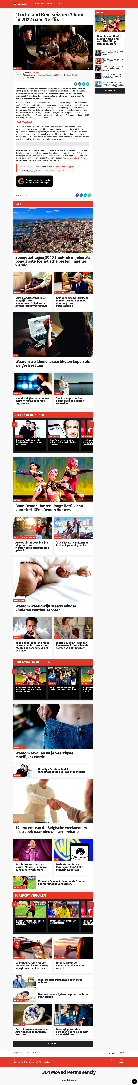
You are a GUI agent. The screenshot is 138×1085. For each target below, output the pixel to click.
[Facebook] (105, 1053)
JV (18, 75)
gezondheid (19, 747)
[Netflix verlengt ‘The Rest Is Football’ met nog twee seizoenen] (98, 66)
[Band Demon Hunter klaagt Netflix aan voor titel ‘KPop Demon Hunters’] (53, 458)
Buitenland (59, 293)
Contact (121, 1062)
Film (16, 859)
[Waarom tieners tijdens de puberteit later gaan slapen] (24, 990)
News (37, 4)
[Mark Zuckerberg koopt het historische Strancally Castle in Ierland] (63, 421)
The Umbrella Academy (75, 158)
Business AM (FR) (35, 1062)
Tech (57, 4)
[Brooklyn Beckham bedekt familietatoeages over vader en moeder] (24, 765)
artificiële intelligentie (24, 537)
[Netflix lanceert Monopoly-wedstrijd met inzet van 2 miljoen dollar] (98, 74)
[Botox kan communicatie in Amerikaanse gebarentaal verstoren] (32, 1005)
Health (17, 293)
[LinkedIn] (113, 1053)
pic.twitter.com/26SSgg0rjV (63, 167)
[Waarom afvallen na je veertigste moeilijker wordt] (53, 705)
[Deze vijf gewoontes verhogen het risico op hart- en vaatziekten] (73, 1005)
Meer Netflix (114, 90)
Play (43, 4)
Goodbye (46, 1062)
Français (121, 1053)
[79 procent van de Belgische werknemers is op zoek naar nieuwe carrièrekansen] (53, 780)
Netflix (17, 68)
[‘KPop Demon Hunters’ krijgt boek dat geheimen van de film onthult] (98, 59)
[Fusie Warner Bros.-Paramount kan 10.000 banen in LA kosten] (73, 840)
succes (75, 105)
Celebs (17, 775)
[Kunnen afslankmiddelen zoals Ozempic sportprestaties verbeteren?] (24, 877)
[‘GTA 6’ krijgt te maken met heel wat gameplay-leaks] (73, 518)
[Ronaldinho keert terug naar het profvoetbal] (63, 902)
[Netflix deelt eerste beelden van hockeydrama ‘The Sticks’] (63, 668)
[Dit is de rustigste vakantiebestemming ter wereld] (73, 938)
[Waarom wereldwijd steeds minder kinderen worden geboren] (53, 558)
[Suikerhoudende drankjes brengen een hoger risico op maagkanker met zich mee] (32, 938)
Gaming (58, 537)
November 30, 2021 (56, 171)
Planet (50, 4)
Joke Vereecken (35, 72)
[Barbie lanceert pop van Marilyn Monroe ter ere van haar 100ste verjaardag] (32, 840)
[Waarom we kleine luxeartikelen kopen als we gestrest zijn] (53, 313)
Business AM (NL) (20, 1062)
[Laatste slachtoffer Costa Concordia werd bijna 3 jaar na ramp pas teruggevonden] (98, 82)
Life (63, 4)
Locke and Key (22, 105)
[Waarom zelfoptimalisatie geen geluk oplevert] (24, 976)
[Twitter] (109, 1053)
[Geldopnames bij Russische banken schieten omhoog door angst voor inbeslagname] (73, 273)
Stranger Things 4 (48, 155)
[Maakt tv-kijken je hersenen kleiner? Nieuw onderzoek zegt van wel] (32, 374)
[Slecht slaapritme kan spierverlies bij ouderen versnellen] (73, 374)
